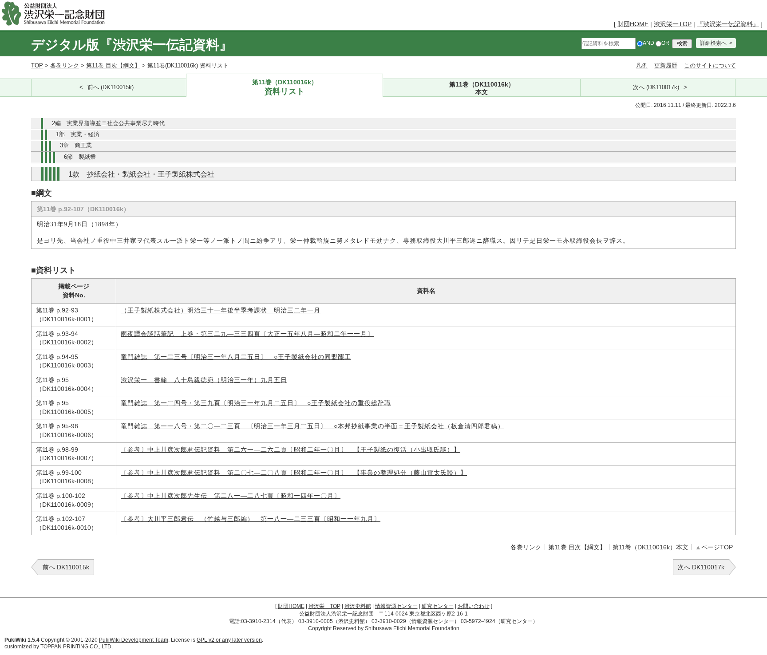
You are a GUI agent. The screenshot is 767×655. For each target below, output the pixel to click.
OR (665, 43)
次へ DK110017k (701, 567)
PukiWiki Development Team (133, 640)
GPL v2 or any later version (229, 640)
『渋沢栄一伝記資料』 (728, 24)
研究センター (438, 606)
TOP (37, 65)
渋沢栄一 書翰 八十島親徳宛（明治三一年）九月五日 (204, 380)
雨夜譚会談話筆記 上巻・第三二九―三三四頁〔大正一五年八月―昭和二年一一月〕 (247, 334)
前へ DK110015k (66, 567)
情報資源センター (396, 606)
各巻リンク (64, 65)
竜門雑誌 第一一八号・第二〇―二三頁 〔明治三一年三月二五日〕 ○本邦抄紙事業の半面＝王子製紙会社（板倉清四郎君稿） (312, 426)
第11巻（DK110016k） (284, 87)
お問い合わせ (474, 606)
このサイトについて (710, 65)
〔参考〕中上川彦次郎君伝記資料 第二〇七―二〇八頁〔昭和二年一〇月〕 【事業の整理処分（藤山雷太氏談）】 (294, 473)
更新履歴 (665, 65)
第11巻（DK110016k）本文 (650, 547)
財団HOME (632, 24)
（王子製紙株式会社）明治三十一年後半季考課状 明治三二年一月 (220, 310)
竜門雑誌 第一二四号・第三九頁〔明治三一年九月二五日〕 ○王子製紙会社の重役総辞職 (256, 403)
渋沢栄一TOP (673, 24)
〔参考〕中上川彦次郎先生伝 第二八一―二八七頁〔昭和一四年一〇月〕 (230, 496)
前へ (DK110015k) (110, 87)
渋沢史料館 (357, 606)
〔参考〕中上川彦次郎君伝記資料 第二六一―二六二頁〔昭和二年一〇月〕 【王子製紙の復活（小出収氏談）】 (290, 449)
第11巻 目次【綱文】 (113, 65)
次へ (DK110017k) (656, 87)
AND (648, 43)
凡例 (642, 65)
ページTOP (717, 547)
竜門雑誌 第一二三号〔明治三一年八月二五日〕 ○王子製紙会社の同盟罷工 (236, 357)
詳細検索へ (713, 43)
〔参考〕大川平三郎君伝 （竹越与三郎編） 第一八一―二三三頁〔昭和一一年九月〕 (250, 519)
